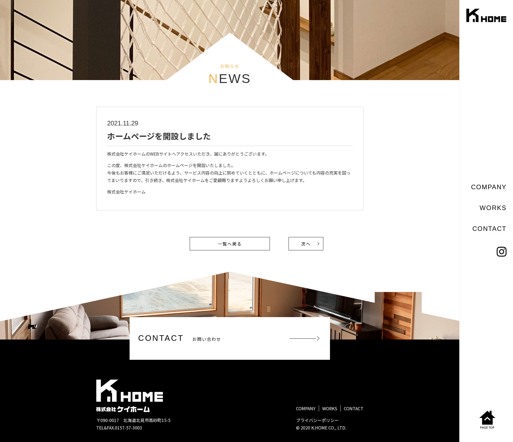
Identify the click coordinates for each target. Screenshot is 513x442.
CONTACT (489, 228)
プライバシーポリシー (317, 420)
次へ (306, 243)
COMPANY (489, 187)
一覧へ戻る (230, 243)
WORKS (493, 207)
